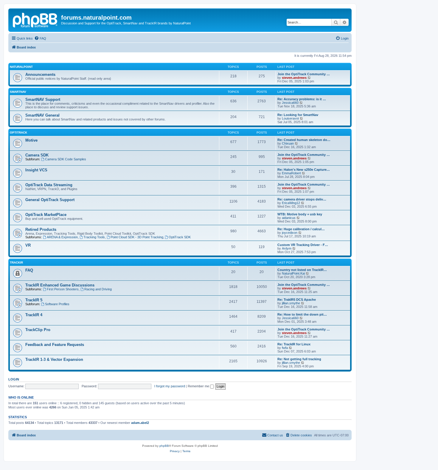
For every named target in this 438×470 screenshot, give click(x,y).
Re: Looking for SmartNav (297, 115)
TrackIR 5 (33, 300)
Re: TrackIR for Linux (293, 344)
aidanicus (289, 218)
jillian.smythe (291, 303)
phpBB (164, 445)
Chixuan (288, 143)
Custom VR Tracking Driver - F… (302, 245)
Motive (31, 140)
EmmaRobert (291, 173)
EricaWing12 (291, 203)
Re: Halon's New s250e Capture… (303, 169)
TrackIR (16, 262)
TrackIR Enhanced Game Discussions (59, 285)
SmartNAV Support (42, 99)
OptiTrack (18, 132)
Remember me (199, 386)
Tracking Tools (94, 237)
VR (28, 245)
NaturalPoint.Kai (293, 273)
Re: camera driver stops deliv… (301, 199)
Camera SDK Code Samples (65, 159)
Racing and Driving (98, 289)
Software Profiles (57, 304)
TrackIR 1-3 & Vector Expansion (54, 359)
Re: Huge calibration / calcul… (301, 229)
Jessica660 (290, 102)
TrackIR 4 (33, 315)
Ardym (286, 248)
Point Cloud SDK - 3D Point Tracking (137, 237)
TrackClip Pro (37, 330)
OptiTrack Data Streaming (48, 185)
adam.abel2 (140, 422)
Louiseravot (290, 118)
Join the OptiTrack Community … (303, 74)
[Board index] (35, 19)
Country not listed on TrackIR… (302, 270)
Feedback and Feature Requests (54, 344)
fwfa (285, 348)
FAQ (29, 270)
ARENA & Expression (62, 237)
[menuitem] (40, 38)
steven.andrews (294, 77)
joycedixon (289, 232)
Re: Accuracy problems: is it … (301, 99)
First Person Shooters (63, 289)
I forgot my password (169, 386)
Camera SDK (37, 155)
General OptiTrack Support (49, 200)
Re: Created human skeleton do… (303, 140)
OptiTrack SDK (180, 237)
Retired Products (40, 229)
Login (13, 379)
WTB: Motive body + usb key (299, 214)
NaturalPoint (21, 66)
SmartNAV (18, 91)
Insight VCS (36, 170)
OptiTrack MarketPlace (45, 214)
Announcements (40, 74)
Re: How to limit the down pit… (302, 314)
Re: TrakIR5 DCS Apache (296, 299)
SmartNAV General (42, 115)
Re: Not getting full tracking (299, 359)
